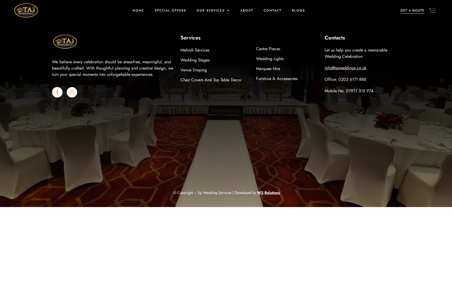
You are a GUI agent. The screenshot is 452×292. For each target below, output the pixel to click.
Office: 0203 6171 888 (345, 79)
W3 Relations (268, 192)
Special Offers (170, 10)
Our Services (211, 10)
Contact (272, 10)
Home (138, 10)
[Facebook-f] (57, 92)
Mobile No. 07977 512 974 (349, 91)
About (246, 10)
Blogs (298, 10)
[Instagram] (72, 92)
